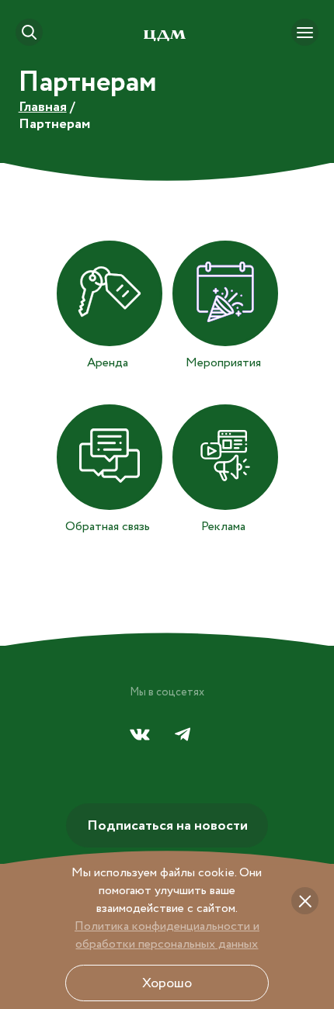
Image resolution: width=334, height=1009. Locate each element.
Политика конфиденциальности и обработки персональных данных (167, 935)
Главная (43, 107)
